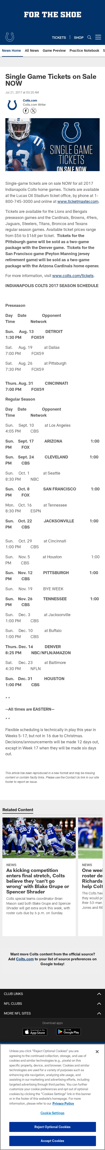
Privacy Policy (63, 1103)
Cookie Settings (52, 1113)
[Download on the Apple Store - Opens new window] (35, 1032)
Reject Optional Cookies (52, 1127)
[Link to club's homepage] (10, 35)
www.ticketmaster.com (77, 201)
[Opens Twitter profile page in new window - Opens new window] (33, 111)
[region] (52, 1097)
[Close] (97, 1051)
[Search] (89, 37)
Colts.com (30, 100)
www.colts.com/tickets (73, 275)
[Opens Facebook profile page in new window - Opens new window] (26, 111)
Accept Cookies (52, 1141)
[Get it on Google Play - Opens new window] (68, 1034)
